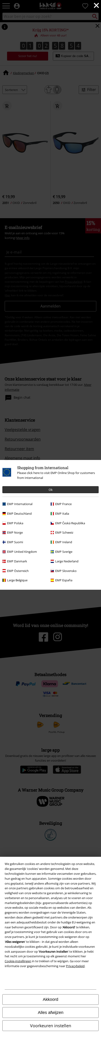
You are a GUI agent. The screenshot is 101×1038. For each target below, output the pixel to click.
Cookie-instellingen (18, 961)
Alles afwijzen (50, 1012)
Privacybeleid (75, 966)
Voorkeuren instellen (50, 1025)
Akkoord (50, 999)
